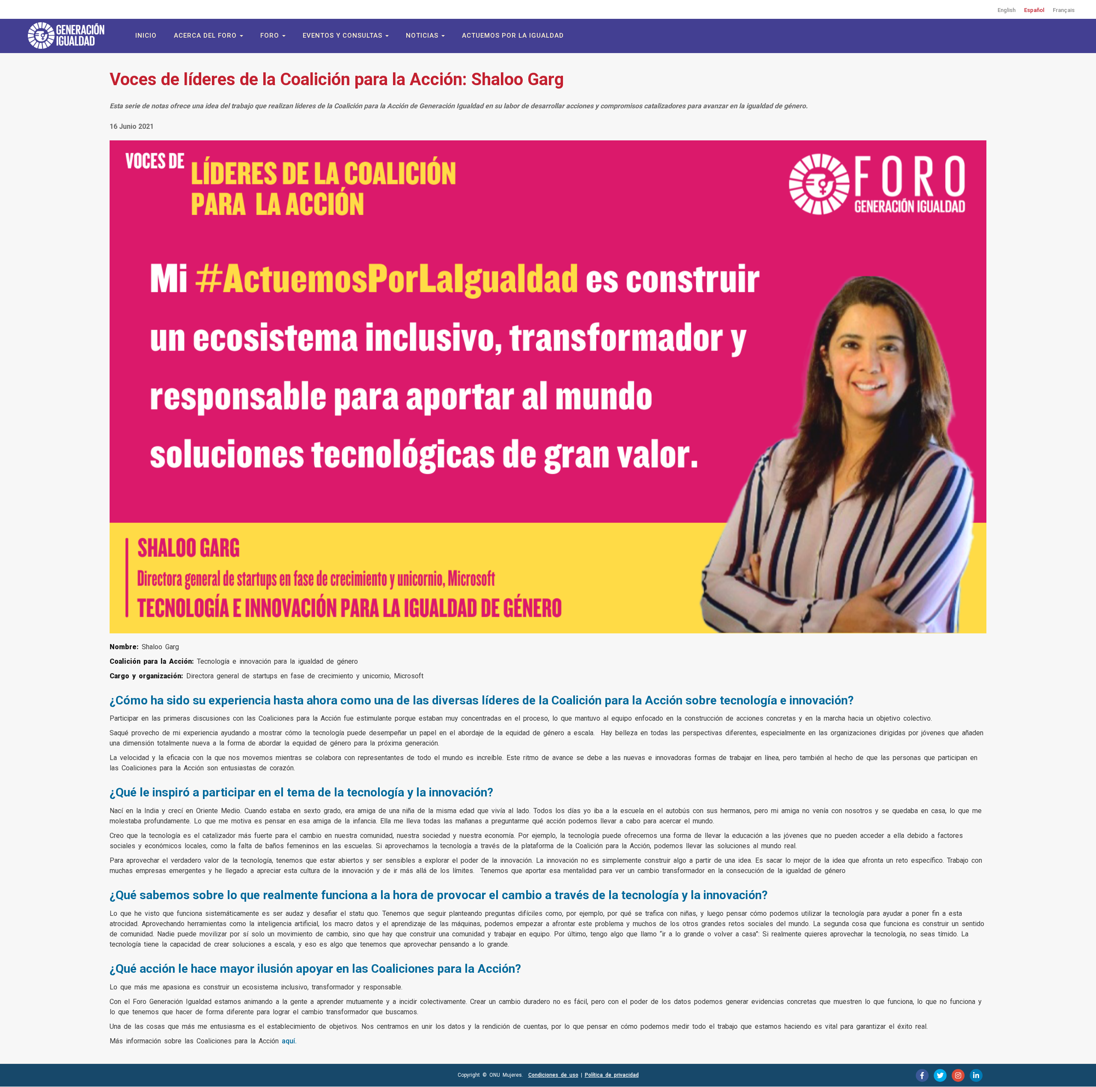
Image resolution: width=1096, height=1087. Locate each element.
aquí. (289, 1041)
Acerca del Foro (206, 35)
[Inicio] (70, 35)
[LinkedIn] (976, 1075)
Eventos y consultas (343, 35)
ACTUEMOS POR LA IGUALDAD (513, 35)
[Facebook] (922, 1075)
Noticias (423, 35)
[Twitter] (940, 1075)
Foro (270, 35)
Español (1034, 10)
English (1007, 10)
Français (1064, 10)
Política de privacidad (612, 1075)
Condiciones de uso (553, 1075)
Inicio (146, 35)
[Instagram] (958, 1075)
